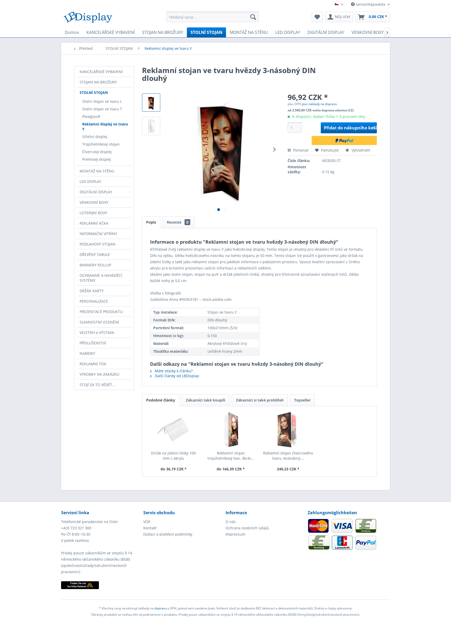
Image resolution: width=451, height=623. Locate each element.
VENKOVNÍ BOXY (94, 202)
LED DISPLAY (90, 181)
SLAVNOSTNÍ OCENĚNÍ (99, 322)
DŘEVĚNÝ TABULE (95, 254)
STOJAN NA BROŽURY (98, 82)
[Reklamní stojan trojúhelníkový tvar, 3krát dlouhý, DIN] (231, 429)
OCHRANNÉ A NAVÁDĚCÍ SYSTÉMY (101, 278)
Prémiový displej (96, 159)
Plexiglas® (91, 116)
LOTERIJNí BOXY (93, 212)
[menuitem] (213, 17)
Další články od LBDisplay (176, 375)
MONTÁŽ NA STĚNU (97, 171)
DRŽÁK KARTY (92, 290)
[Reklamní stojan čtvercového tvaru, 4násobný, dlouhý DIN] (288, 429)
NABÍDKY (87, 353)
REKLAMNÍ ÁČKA (94, 223)
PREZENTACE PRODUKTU (101, 311)
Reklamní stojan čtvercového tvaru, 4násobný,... (288, 456)
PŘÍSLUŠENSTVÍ (93, 342)
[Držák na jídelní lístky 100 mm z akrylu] (173, 429)
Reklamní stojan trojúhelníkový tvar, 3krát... (230, 456)
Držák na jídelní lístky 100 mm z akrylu (173, 456)
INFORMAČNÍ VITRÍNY (98, 233)
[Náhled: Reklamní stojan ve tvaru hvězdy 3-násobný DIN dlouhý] (151, 102)
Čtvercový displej (97, 151)
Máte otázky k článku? (173, 370)
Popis (151, 222)
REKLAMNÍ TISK (93, 363)
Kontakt (150, 527)
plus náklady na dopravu (319, 104)
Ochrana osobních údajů (247, 527)
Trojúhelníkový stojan (101, 144)
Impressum (235, 534)
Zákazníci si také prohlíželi (259, 400)
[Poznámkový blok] (317, 17)
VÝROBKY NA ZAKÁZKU (99, 374)
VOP (146, 521)
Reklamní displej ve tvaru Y (105, 126)
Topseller (302, 400)
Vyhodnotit (360, 150)
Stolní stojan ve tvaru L (102, 101)
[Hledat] (253, 17)
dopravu (161, 608)
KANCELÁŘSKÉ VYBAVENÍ (101, 71)
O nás (230, 521)
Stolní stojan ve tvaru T (102, 108)
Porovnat (300, 150)
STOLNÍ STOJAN (94, 92)
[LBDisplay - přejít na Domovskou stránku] (88, 18)
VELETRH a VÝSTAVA (97, 332)
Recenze (177, 222)
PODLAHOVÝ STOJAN (97, 244)
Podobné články (160, 400)
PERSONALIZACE (94, 301)
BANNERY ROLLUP (95, 264)
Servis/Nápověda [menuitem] (370, 4)
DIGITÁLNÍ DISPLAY (96, 191)
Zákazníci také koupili (205, 400)
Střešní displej (94, 136)
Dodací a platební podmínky (167, 534)
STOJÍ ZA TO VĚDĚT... (97, 384)
